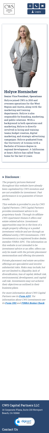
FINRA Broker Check (32, 303)
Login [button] (37, 11)
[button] (24, 422)
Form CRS (11, 303)
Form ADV (25, 296)
